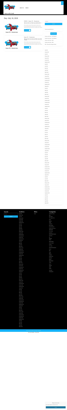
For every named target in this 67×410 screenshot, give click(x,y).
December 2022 (47, 100)
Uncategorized (51, 271)
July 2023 (46, 88)
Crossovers (50, 232)
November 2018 (21, 316)
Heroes (50, 249)
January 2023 (47, 98)
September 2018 (21, 319)
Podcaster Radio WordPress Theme (31, 330)
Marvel (50, 253)
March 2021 (46, 138)
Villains (50, 268)
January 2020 (47, 164)
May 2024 (46, 68)
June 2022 (46, 110)
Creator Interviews (51, 226)
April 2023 (46, 92)
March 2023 (46, 94)
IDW (49, 250)
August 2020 (47, 150)
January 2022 (47, 120)
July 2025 (46, 54)
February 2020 (47, 162)
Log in (35, 213)
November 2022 (47, 102)
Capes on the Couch (9, 13)
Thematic (50, 265)
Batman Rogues (51, 241)
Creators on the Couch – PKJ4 (49, 40)
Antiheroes (50, 223)
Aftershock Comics (52, 213)
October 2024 (47, 60)
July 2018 (20, 320)
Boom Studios (51, 225)
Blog (49, 215)
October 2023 (47, 82)
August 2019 (47, 174)
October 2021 (47, 124)
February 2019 (21, 311)
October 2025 (21, 215)
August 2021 (47, 128)
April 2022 (46, 114)
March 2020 (46, 160)
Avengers (50, 254)
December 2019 (47, 166)
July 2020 (46, 152)
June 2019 (20, 308)
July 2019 (46, 176)
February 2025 (47, 56)
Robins (50, 239)
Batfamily (50, 238)
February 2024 (47, 74)
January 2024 (47, 76)
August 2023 (47, 86)
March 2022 (46, 116)
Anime (50, 222)
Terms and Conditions (31, 332)
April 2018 (20, 325)
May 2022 (46, 112)
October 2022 (47, 104)
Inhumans (50, 257)
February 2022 (47, 118)
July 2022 (46, 108)
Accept (56, 407)
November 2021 (47, 122)
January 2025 (47, 58)
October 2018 (21, 317)
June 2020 (46, 154)
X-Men (50, 262)
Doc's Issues (51, 216)
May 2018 (20, 323)
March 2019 (20, 310)
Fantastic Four (51, 256)
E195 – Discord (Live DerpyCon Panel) (50, 44)
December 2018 (21, 314)
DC (49, 237)
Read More (27, 31)
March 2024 (46, 72)
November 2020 (47, 144)
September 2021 (47, 126)
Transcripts (50, 270)
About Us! (22, 7)
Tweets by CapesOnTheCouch (49, 29)
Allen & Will (51, 229)
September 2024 (47, 62)
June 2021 (46, 132)
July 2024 (46, 64)
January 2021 (47, 142)
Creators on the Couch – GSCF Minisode (50, 36)
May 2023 (46, 90)
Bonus (50, 219)
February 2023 (47, 96)
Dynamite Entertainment (52, 247)
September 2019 (47, 172)
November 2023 (47, 80)
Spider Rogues (51, 260)
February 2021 (47, 140)
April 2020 (46, 158)
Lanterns (50, 244)
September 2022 (47, 106)
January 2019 (21, 313)
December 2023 (47, 78)
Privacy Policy (37, 332)
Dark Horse (50, 235)
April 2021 (46, 136)
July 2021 (46, 130)
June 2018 (20, 322)
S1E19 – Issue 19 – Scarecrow (31, 21)
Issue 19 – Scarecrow (29, 37)
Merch (26, 7)
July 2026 (20, 213)
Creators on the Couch (52, 228)
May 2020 (46, 156)
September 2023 (47, 84)
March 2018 (20, 326)
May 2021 (46, 134)
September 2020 (47, 148)
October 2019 (47, 170)
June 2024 (46, 66)
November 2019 (47, 168)
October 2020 (47, 146)
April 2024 (46, 70)
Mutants (50, 259)
